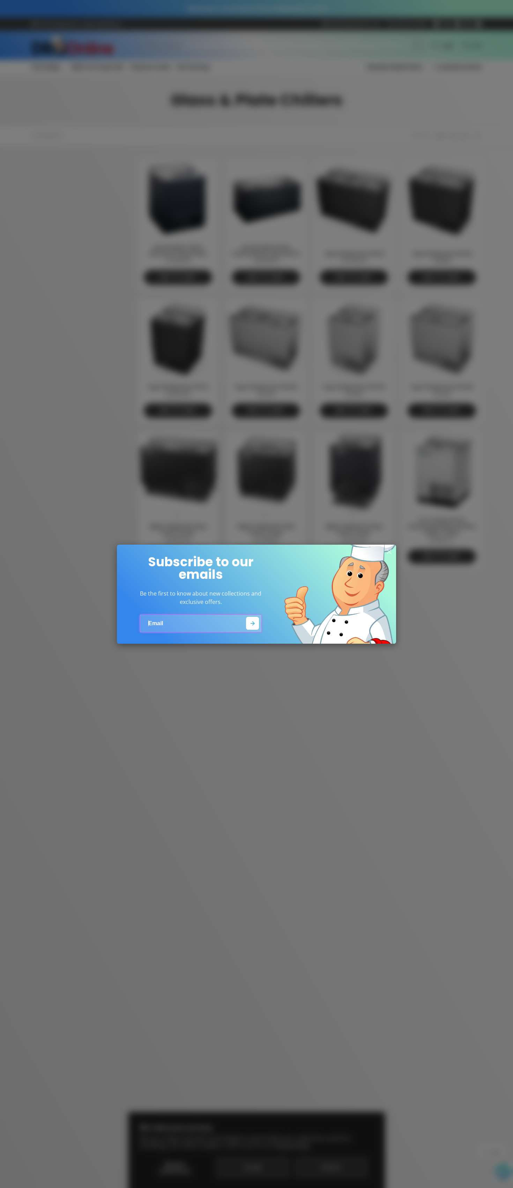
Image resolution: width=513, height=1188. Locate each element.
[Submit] (252, 623)
